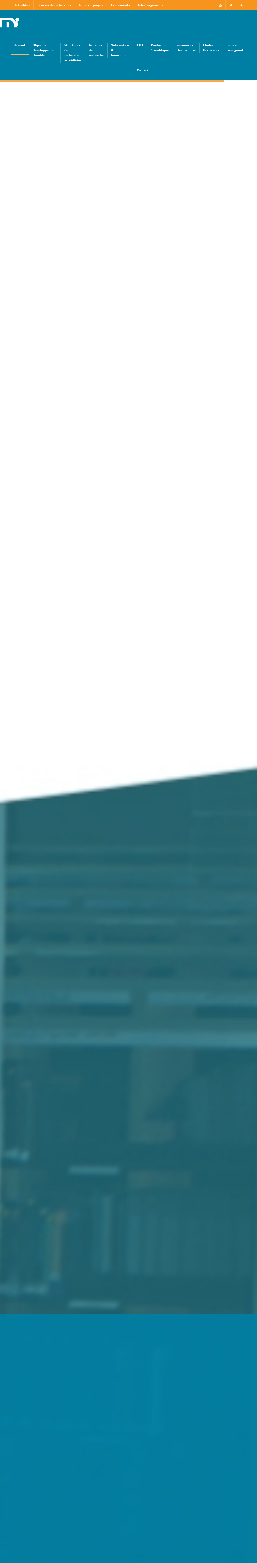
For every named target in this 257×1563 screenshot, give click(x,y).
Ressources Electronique (186, 47)
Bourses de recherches (54, 5)
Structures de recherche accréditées (72, 52)
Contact (142, 70)
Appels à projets (91, 5)
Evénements (120, 5)
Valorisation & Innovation (120, 50)
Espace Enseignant (234, 47)
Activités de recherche (96, 50)
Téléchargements (150, 5)
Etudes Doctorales (211, 47)
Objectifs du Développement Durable (45, 50)
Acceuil (19, 45)
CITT (140, 45)
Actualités (22, 5)
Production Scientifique (160, 47)
